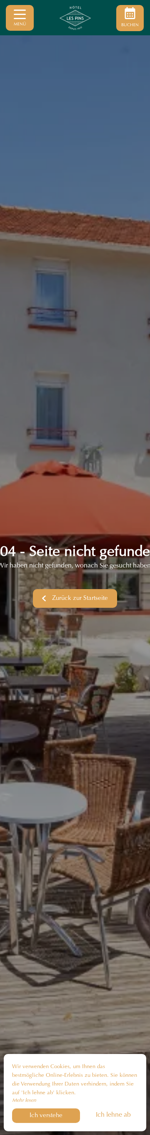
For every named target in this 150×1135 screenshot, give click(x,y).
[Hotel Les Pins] (75, 17)
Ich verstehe (46, 1116)
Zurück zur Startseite (80, 598)
